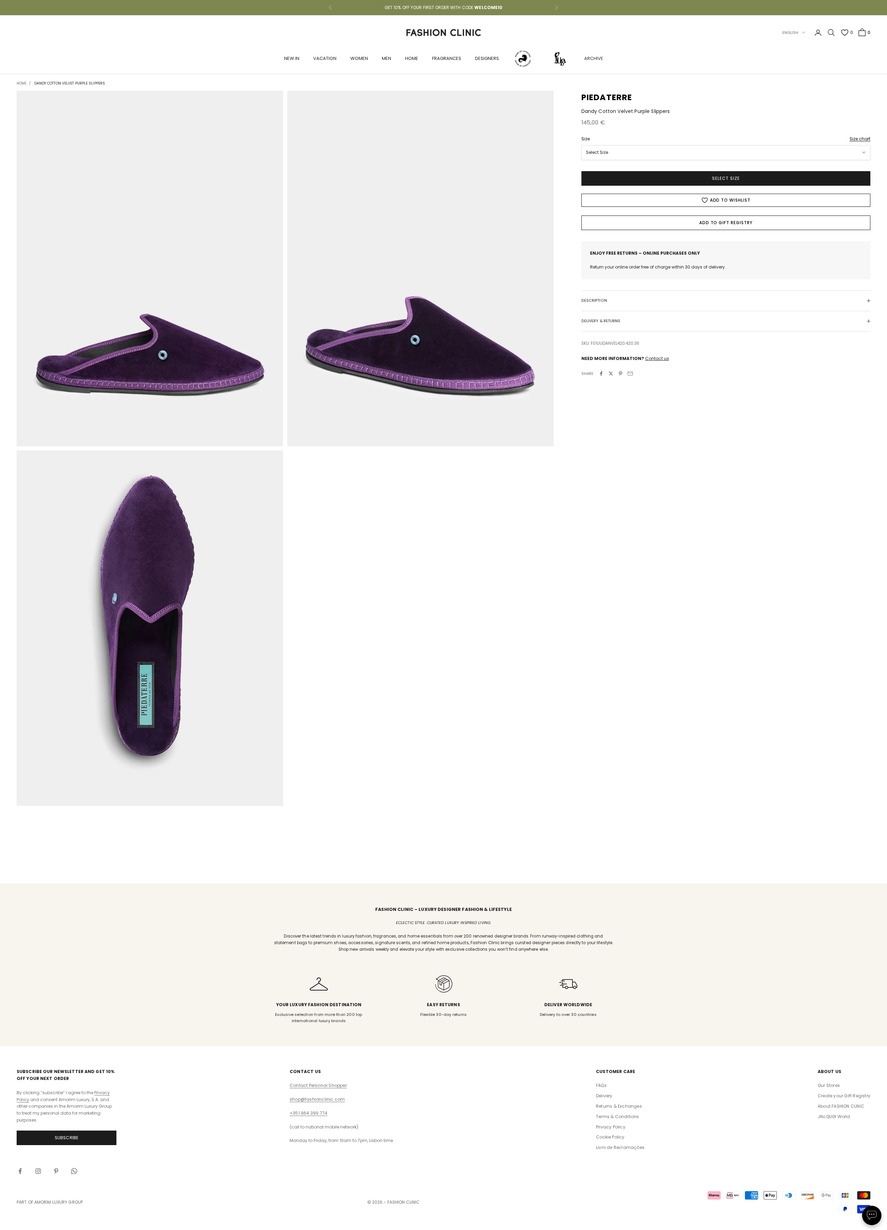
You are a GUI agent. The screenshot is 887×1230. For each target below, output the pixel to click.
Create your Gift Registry (844, 1096)
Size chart (860, 139)
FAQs (601, 1085)
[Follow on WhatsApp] (74, 1171)
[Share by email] (630, 373)
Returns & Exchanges (619, 1106)
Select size (726, 178)
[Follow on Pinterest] (56, 1171)
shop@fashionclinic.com (317, 1099)
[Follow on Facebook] (20, 1171)
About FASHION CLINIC (841, 1106)
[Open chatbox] (871, 1215)
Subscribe (67, 1138)
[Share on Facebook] (601, 373)
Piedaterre (606, 97)
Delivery (604, 1096)
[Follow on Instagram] (38, 1171)
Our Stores (829, 1085)
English (790, 32)
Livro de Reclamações (620, 1147)
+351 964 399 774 (308, 1113)
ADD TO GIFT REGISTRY (726, 223)
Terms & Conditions (617, 1116)
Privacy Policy (610, 1127)
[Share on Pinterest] (620, 373)
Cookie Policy (610, 1137)
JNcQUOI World (834, 1116)
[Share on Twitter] (611, 373)
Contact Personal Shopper (318, 1085)
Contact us (657, 358)
